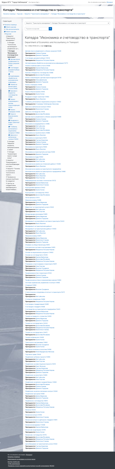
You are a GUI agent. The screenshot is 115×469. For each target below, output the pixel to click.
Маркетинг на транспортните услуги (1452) (39, 207)
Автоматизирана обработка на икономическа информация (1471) (46, 63)
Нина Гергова (40, 128)
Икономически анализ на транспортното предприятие (43, 169)
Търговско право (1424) (33, 354)
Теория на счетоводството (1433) (36, 323)
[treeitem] (11, 107)
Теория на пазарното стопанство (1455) (38, 316)
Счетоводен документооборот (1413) (37, 58)
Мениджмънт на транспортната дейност (38, 226)
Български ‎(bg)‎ (34, 2)
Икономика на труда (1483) (34, 157)
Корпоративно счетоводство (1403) (37, 192)
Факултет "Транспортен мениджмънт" (37, 14)
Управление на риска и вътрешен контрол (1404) (41, 391)
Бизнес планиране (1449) (33, 85)
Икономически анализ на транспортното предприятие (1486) (45, 171)
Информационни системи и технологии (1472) (40, 180)
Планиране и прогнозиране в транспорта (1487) (41, 264)
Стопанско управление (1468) (35, 299)
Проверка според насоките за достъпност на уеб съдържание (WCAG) (31, 466)
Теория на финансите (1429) (34, 337)
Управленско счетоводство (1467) (36, 401)
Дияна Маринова (41, 202)
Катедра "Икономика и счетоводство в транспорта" (68, 14)
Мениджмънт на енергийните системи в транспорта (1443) (44, 221)
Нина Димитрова (41, 80)
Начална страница (9, 14)
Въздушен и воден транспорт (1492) (37, 97)
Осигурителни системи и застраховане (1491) (40, 247)
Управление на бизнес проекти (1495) (37, 357)
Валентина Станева (42, 109)
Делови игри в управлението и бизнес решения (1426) (43, 51)
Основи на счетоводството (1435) (36, 255)
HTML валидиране (14, 464)
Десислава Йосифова (43, 75)
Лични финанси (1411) (32, 197)
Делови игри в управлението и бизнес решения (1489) (43, 117)
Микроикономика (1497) (33, 236)
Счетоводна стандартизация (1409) (37, 304)
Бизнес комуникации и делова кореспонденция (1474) (43, 77)
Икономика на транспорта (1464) (36, 147)
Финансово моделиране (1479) (35, 430)
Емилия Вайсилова (42, 68)
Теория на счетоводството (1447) (36, 332)
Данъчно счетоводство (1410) (35, 112)
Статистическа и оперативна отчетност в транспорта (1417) (45, 292)
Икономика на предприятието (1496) (37, 124)
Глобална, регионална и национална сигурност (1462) (43, 102)
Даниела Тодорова (42, 55)
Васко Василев (41, 99)
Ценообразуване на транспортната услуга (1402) (41, 444)
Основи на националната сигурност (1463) (39, 252)
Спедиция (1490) (30, 285)
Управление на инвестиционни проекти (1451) (40, 364)
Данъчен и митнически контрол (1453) (38, 107)
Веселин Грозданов (42, 268)
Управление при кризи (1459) (34, 394)
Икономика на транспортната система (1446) (40, 152)
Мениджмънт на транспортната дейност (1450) (40, 229)
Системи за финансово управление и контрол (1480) (42, 282)
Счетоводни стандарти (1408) (35, 307)
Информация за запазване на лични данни (21, 459)
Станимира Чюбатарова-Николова (47, 104)
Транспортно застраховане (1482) (36, 342)
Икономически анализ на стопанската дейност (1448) (43, 164)
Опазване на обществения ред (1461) (37, 245)
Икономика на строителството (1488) (37, 133)
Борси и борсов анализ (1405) (35, 92)
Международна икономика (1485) (36, 214)
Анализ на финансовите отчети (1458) (37, 65)
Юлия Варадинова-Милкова (45, 352)
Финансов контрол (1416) (33, 415)
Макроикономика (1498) (33, 200)
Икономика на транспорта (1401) (36, 138)
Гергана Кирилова (42, 140)
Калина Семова (41, 53)
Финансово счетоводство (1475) (36, 435)
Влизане (109, 2)
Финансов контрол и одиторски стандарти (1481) (41, 420)
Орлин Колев (40, 94)
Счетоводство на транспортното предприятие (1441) (42, 309)
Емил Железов (40, 366)
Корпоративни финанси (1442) (35, 187)
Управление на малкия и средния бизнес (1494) (41, 382)
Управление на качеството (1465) (36, 375)
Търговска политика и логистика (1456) (38, 349)
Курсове (20, 14)
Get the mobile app (14, 462)
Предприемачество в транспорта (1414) (38, 273)
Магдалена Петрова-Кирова (45, 60)
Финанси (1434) (30, 410)
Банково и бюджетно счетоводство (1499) (39, 73)
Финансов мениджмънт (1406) (35, 425)
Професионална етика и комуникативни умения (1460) (43, 280)
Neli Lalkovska (40, 126)
